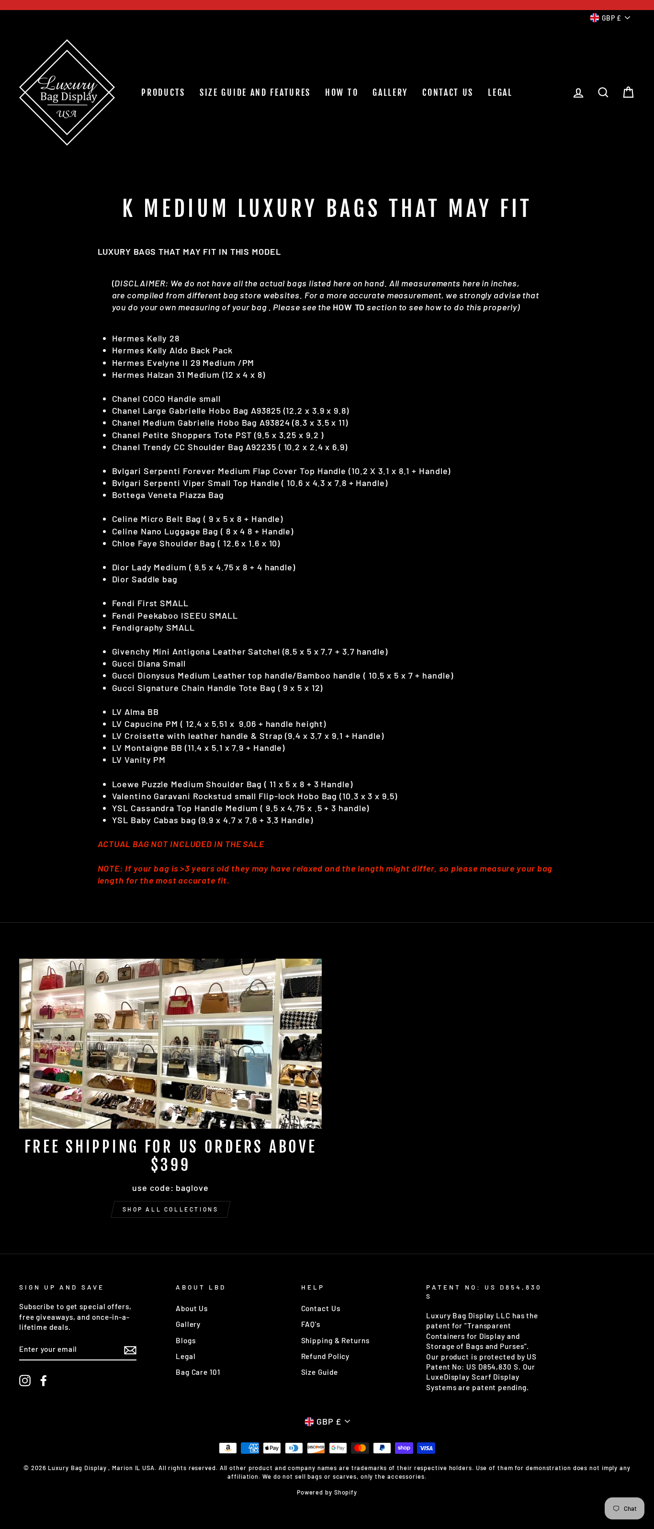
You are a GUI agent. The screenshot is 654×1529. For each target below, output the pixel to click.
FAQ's (311, 1324)
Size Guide (319, 1372)
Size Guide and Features (255, 92)
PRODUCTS (163, 92)
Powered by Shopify (327, 1492)
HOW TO (341, 92)
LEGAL (500, 92)
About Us (192, 1308)
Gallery (188, 1324)
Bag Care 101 (198, 1372)
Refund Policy (325, 1356)
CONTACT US (448, 92)
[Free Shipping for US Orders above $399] (170, 1044)
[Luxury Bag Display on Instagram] (25, 1380)
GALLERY (390, 92)
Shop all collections (171, 1209)
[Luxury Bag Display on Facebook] (43, 1380)
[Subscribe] (130, 1350)
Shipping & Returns (335, 1340)
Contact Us (320, 1308)
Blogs (186, 1340)
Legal (186, 1356)
